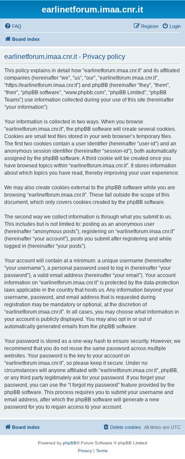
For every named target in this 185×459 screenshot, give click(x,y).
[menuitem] (13, 26)
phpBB (70, 443)
